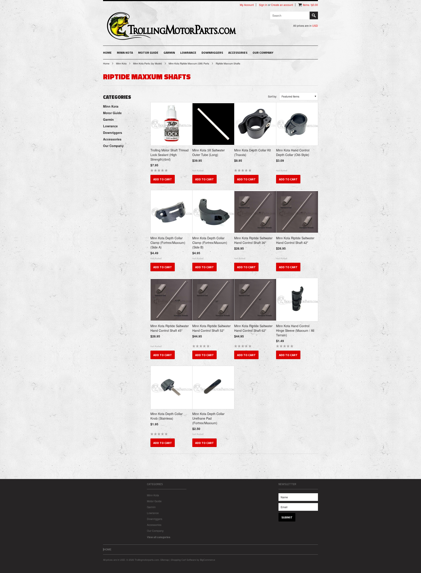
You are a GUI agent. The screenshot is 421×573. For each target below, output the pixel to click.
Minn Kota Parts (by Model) (147, 63)
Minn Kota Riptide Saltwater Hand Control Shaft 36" (253, 240)
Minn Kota (125, 52)
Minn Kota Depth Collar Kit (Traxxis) (252, 152)
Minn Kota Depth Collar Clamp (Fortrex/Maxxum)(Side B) (209, 242)
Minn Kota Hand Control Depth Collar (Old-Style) (292, 152)
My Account (247, 4)
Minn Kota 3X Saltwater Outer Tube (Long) (208, 152)
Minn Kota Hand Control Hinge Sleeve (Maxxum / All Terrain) (295, 330)
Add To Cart (162, 179)
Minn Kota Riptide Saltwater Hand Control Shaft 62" (253, 328)
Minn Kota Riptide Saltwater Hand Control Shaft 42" (295, 240)
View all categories (158, 537)
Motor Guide (148, 52)
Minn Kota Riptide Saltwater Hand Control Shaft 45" (169, 328)
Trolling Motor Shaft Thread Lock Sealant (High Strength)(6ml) (169, 154)
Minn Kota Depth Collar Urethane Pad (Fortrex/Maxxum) (208, 418)
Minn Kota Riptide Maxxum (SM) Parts (189, 63)
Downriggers (212, 52)
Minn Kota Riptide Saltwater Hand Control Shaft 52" (211, 328)
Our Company (263, 52)
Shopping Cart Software (183, 559)
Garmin (169, 52)
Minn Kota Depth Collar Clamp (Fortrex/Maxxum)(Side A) (167, 242)
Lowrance (188, 52)
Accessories (237, 52)
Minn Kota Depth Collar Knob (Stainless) (166, 416)
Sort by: (272, 96)
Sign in (263, 4)
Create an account (282, 4)
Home (106, 63)
